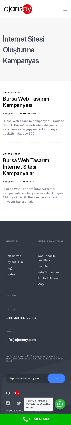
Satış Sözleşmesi (48, 272)
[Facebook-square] (8, 403)
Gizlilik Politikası (48, 278)
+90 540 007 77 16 (21, 318)
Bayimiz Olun (14, 262)
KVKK (40, 284)
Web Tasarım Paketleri (46, 258)
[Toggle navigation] (56, 9)
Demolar (43, 266)
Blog (9, 268)
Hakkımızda (13, 256)
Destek (10, 274)
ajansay (8, 114)
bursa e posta (11, 92)
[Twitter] (19, 403)
